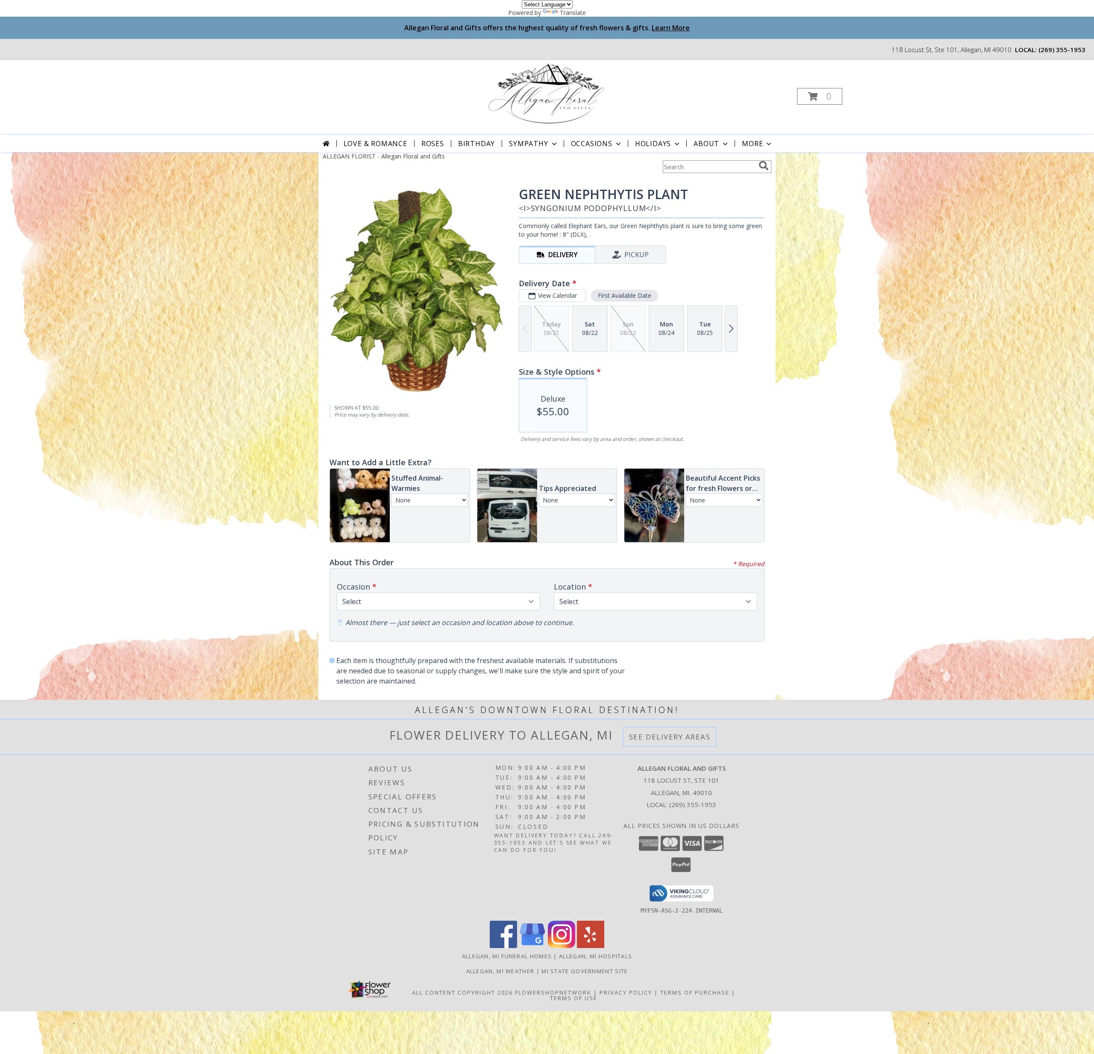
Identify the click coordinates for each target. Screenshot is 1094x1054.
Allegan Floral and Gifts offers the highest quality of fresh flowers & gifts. (547, 27)
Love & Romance (375, 143)
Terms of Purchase (694, 992)
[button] (819, 96)
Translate (573, 13)
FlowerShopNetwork (553, 992)
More (752, 143)
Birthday (476, 143)
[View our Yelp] (590, 946)
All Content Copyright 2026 (462, 992)
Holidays (653, 143)
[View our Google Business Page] (532, 946)
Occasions (591, 143)
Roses (432, 143)
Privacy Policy (626, 992)
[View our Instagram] (561, 946)
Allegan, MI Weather (500, 971)
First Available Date (624, 295)
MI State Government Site (584, 971)
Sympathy (528, 143)
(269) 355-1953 (1061, 49)
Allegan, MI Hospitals (595, 956)
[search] (763, 166)
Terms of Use (573, 998)
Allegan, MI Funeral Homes (507, 956)
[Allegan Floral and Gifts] (546, 94)
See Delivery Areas (670, 737)
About (706, 143)
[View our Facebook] (503, 946)
